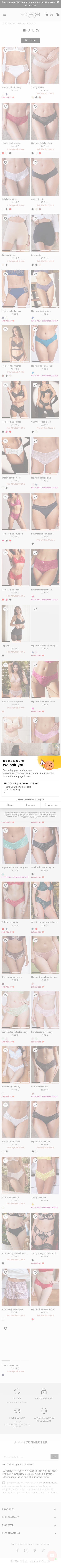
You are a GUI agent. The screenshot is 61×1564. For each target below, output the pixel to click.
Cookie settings (13, 790)
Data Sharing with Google (18, 787)
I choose (30, 805)
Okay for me (51, 805)
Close (10, 805)
